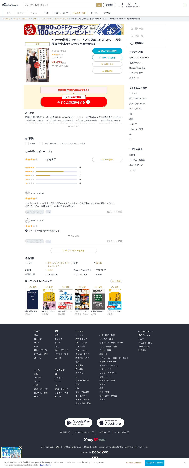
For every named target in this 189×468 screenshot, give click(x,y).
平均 (48, 159)
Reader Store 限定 (137, 68)
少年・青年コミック (138, 98)
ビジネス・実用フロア (21, 19)
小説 (131, 114)
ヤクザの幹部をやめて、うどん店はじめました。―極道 (64, 144)
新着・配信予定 (136, 165)
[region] (94, 463)
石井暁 (93, 314)
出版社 (132, 155)
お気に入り (109, 64)
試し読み (109, 71)
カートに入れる (109, 57)
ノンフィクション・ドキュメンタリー (54, 19)
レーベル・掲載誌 (137, 160)
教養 (35, 19)
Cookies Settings (133, 463)
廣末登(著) (55, 51)
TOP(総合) (6, 19)
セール (132, 170)
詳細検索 (109, 5)
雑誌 (131, 119)
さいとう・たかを (81, 314)
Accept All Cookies (154, 463)
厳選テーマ (134, 78)
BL (130, 134)
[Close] (185, 463)
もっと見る (75, 126)
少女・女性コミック (138, 103)
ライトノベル (135, 109)
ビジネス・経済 (136, 129)
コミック (133, 93)
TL (130, 139)
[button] (121, 432)
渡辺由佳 (61, 314)
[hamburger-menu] (185, 5)
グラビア (133, 124)
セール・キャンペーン (139, 57)
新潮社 (63, 51)
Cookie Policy (45, 465)
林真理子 (45, 314)
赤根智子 (28, 314)
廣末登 (32, 144)
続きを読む (75, 236)
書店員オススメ (136, 63)
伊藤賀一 (110, 314)
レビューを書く (57, 57)
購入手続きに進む (109, 51)
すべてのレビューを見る (73, 250)
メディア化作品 (136, 73)
